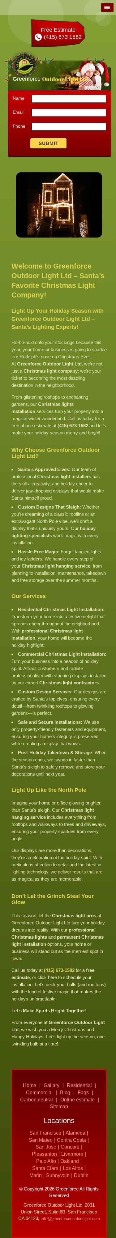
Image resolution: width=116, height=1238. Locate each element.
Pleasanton (44, 1154)
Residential (79, 1085)
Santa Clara (45, 1168)
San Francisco (45, 1133)
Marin (35, 1175)
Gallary (51, 1085)
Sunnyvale (58, 1175)
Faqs (83, 1092)
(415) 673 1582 (62, 37)
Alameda (75, 1133)
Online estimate (77, 1099)
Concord (70, 1147)
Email (18, 112)
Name (18, 98)
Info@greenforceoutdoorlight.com (70, 1218)
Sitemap (59, 1106)
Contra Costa (71, 1140)
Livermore (72, 1154)
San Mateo (41, 1140)
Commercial (39, 1092)
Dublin (81, 1175)
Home (29, 1085)
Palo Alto (46, 1161)
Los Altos (73, 1168)
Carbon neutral (36, 1099)
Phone (19, 126)
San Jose (46, 1147)
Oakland (69, 1161)
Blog (65, 1092)
